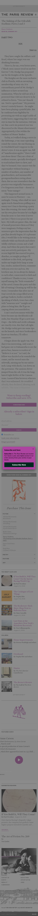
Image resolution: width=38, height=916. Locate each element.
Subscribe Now (19, 464)
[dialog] (19, 458)
